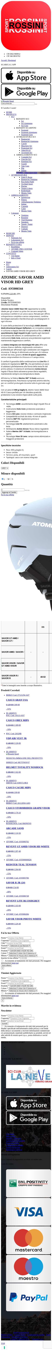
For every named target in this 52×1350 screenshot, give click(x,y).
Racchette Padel (27, 182)
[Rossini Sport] (7, 101)
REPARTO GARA (14, 244)
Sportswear (25, 197)
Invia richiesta (7, 998)
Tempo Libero (27, 188)
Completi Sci (26, 157)
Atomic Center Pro (13, 1138)
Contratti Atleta (17, 251)
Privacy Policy (7, 1335)
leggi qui (15, 963)
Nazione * (5, 946)
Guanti (24, 164)
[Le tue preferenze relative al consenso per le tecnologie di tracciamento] (4, 1347)
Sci (22, 121)
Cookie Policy (20, 1335)
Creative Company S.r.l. (19, 1339)
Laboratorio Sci (17, 240)
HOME (9, 112)
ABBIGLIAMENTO (19, 195)
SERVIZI (10, 236)
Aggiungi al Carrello (9, 492)
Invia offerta (6, 965)
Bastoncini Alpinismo (29, 141)
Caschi (24, 144)
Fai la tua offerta (17, 242)
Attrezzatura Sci (12, 267)
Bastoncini (25, 139)
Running (24, 218)
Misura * (4, 955)
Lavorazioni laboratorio (15, 1141)
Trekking (24, 215)
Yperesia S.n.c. (38, 1339)
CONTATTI (11, 253)
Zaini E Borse (26, 177)
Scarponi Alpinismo (29, 132)
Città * (3, 943)
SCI (12, 117)
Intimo (23, 170)
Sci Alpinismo (26, 123)
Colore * (4, 953)
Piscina (24, 186)
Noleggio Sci (16, 238)
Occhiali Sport (27, 184)
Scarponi (24, 130)
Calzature (15, 213)
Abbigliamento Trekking (31, 202)
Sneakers (24, 222)
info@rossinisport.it (21, 1332)
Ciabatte (24, 229)
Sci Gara (24, 126)
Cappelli (24, 206)
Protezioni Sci (26, 148)
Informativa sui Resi (14, 1150)
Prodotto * (5, 951)
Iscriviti (4, 1024)
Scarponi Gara (27, 135)
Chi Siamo (15, 256)
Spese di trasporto (13, 1147)
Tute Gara (25, 166)
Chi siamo (10, 1134)
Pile (22, 168)
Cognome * (5, 940)
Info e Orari (15, 258)
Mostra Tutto (26, 193)
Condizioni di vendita (14, 1145)
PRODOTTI (11, 114)
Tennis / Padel (26, 224)
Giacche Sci (26, 159)
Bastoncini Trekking (29, 179)
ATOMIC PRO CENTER (21, 249)
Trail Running (26, 220)
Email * (4, 948)
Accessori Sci (26, 153)
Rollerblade (25, 191)
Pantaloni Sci (26, 161)
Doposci (24, 227)
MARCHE (10, 233)
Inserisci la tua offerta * (10, 958)
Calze (23, 209)
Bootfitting (15, 247)
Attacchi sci (26, 150)
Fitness (24, 200)
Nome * (4, 938)
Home (8, 262)
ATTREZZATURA (19, 175)
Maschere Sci (26, 146)
